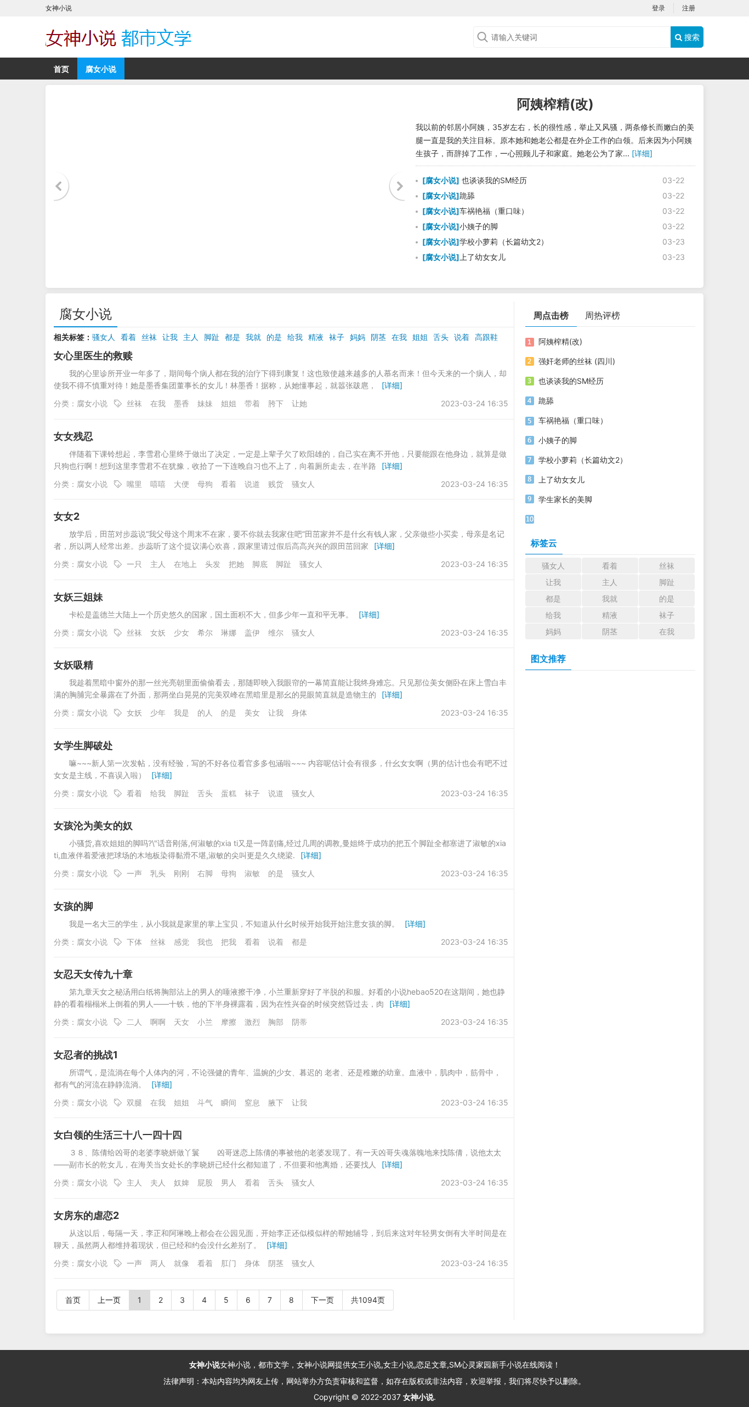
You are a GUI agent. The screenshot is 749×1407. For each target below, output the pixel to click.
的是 (274, 337)
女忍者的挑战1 (86, 1054)
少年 (158, 712)
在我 (399, 337)
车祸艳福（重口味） (494, 210)
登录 (658, 8)
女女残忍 (73, 436)
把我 (228, 941)
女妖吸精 (73, 665)
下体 (134, 941)
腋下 (275, 1102)
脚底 (260, 564)
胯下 (275, 403)
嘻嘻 (158, 484)
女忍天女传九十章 (93, 974)
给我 (295, 337)
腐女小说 (101, 68)
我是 (181, 712)
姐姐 (420, 337)
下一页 (322, 1299)
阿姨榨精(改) (555, 104)
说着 (461, 337)
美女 (252, 712)
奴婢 (181, 1182)
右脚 (205, 873)
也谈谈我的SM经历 (493, 180)
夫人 (158, 1182)
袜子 (336, 337)
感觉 (181, 941)
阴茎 (378, 337)
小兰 (205, 1021)
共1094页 (368, 1299)
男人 (228, 1182)
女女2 (67, 516)
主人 (190, 337)
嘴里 (134, 484)
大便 (181, 484)
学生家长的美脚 (565, 499)
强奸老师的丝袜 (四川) (576, 361)
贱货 (275, 484)
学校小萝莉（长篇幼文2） (503, 241)
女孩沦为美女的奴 (93, 825)
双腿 (134, 1102)
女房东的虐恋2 (86, 1215)
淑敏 (252, 873)
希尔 (205, 632)
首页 (61, 68)
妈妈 (357, 337)
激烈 (252, 1021)
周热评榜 (602, 315)
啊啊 (158, 1021)
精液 (316, 337)
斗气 (205, 1102)
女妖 (158, 632)
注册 (688, 8)
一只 (134, 564)
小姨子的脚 (478, 226)
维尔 (275, 632)
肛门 (228, 1263)
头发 (212, 564)
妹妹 (205, 403)
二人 (134, 1021)
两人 (158, 1263)
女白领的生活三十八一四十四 (118, 1135)
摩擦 (228, 1021)
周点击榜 (551, 315)
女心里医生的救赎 (93, 355)
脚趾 (211, 337)
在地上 (185, 564)
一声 (134, 873)
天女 (181, 1021)
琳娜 (228, 632)
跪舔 (467, 195)
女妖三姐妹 (78, 597)
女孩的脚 (73, 906)
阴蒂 (299, 1021)
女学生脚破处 (83, 745)
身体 (299, 712)
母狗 (205, 484)
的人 (205, 712)
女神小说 (204, 1364)
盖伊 (252, 632)
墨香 (181, 403)
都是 (232, 337)
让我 (170, 337)
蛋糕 (228, 793)
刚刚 (181, 873)
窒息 (252, 1102)
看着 (128, 337)
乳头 (158, 873)
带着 (252, 403)
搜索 (691, 37)
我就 (253, 337)
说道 (252, 484)
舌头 (441, 337)
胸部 (275, 1021)
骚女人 (103, 337)
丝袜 (149, 337)
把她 (236, 564)
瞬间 (228, 1102)
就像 (181, 1263)
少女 (181, 632)
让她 (299, 403)
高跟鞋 (486, 337)
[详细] (642, 153)
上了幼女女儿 (482, 257)
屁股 (205, 1182)
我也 (205, 941)
